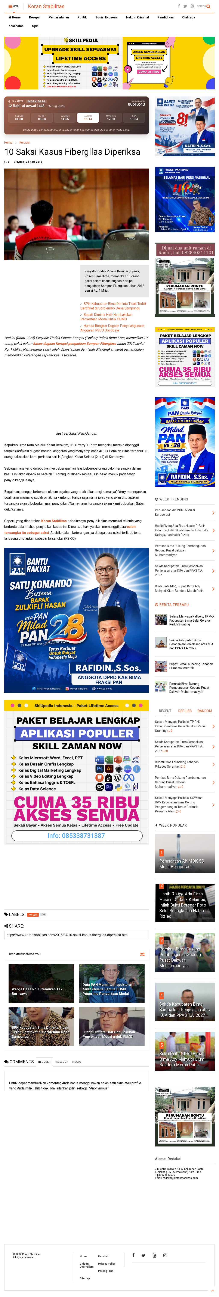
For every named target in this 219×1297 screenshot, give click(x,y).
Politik (82, 17)
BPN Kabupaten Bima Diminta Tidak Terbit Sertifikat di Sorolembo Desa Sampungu (113, 306)
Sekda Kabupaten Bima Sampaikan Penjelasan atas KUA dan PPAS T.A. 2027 (191, 644)
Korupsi (34, 17)
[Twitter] (185, 6)
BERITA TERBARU (173, 605)
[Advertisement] (36, 291)
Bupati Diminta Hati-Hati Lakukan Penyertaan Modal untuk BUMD (106, 317)
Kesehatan (16, 26)
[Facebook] (179, 6)
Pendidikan (165, 17)
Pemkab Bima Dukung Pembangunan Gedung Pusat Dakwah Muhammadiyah (189, 687)
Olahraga (188, 17)
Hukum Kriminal (137, 17)
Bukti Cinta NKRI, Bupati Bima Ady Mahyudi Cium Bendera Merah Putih (182, 1059)
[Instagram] (165, 1255)
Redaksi (103, 1256)
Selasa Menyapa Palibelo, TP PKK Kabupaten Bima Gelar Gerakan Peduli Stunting (191, 620)
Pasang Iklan (105, 1271)
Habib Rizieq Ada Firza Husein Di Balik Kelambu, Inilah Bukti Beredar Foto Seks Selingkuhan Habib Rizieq (182, 905)
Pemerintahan (59, 17)
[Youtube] (192, 6)
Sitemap (85, 1278)
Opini (35, 26)
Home (16, 17)
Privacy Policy (106, 1263)
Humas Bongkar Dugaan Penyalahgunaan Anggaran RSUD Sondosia (112, 328)
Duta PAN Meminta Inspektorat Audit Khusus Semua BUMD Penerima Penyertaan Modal (107, 989)
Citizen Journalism (86, 1265)
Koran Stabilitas (46, 6)
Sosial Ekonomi (106, 17)
